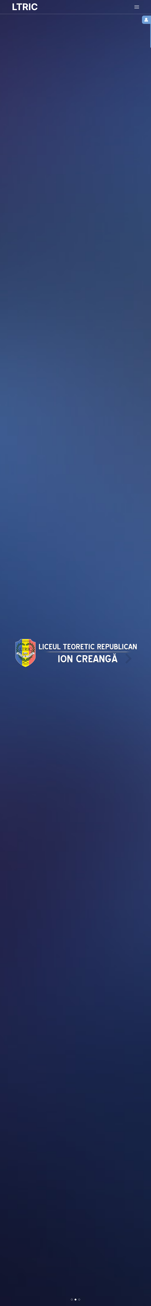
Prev (21, 653)
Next (128, 653)
